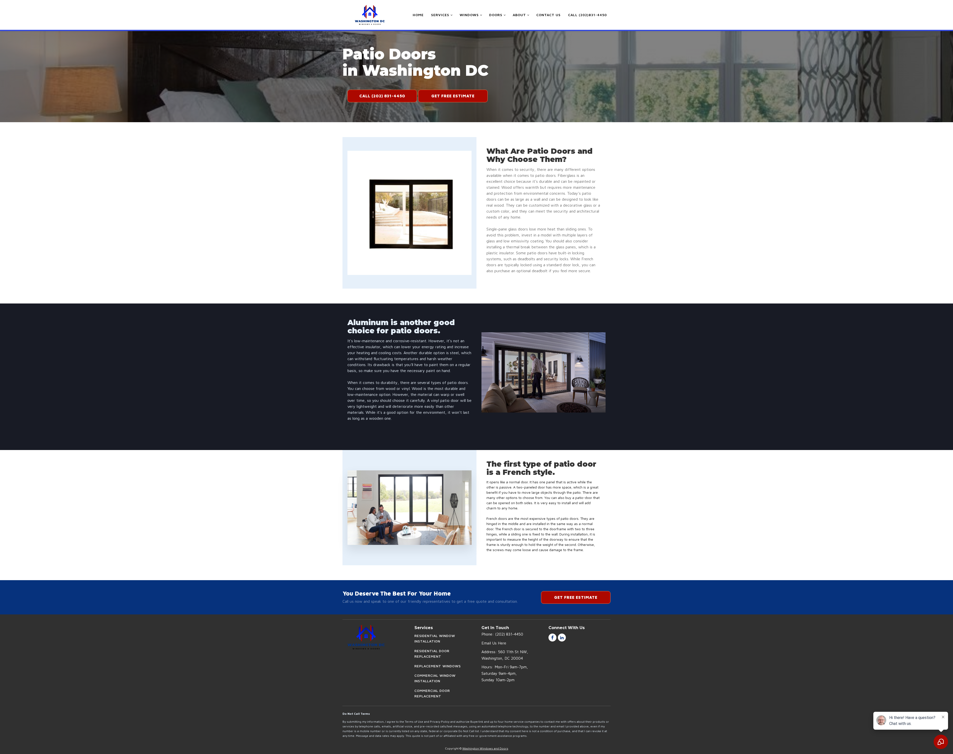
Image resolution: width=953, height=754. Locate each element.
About (519, 15)
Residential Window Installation (434, 638)
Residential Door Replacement (431, 653)
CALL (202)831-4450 (587, 15)
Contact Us (548, 15)
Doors (495, 15)
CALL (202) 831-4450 (382, 96)
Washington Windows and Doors (485, 748)
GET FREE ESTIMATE (453, 96)
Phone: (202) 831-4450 (502, 634)
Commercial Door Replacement (432, 693)
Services (440, 15)
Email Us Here (493, 643)
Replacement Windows (437, 666)
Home (418, 15)
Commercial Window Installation (435, 678)
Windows (469, 15)
